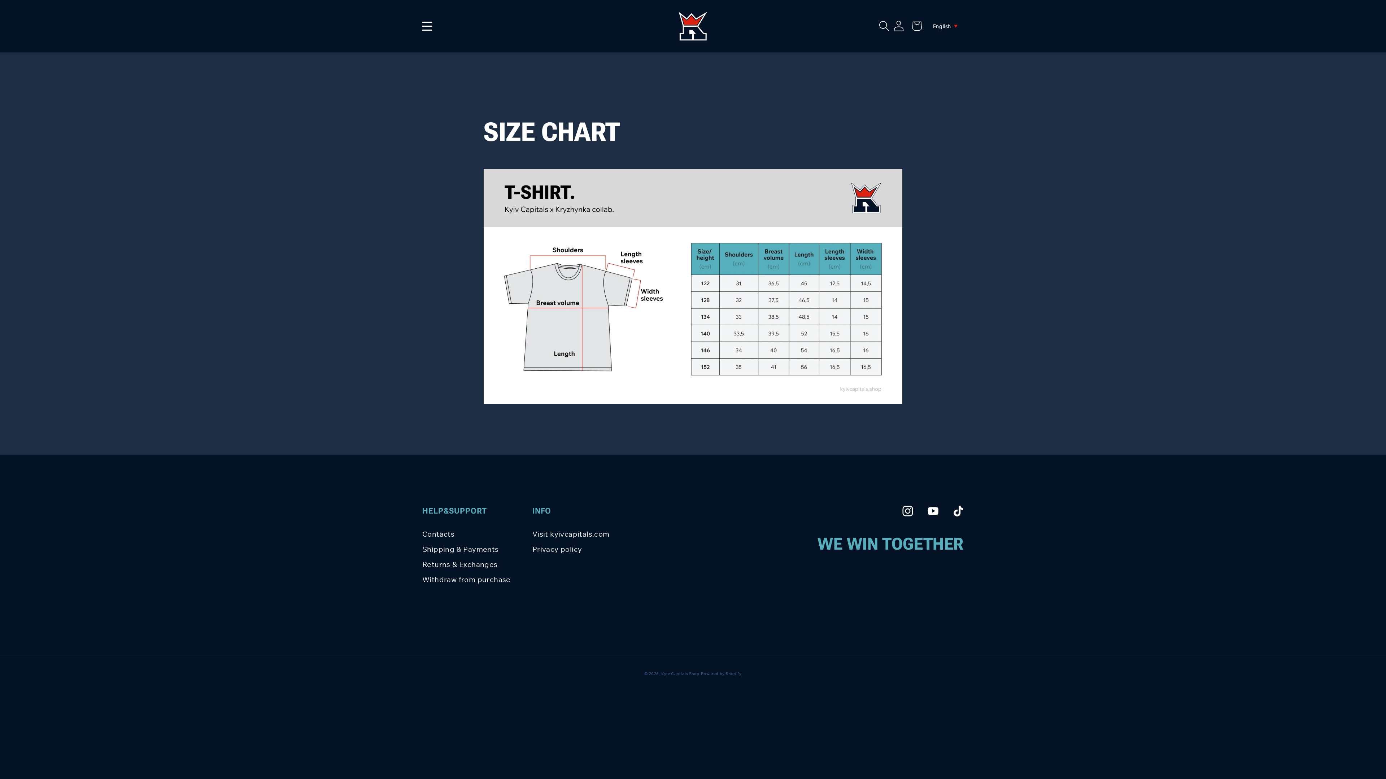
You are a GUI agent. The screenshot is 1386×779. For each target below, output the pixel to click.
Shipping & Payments (460, 549)
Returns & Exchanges (460, 564)
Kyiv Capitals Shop (680, 673)
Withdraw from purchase (466, 579)
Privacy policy (557, 549)
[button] (884, 26)
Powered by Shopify (721, 673)
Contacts (438, 533)
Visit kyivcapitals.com (571, 533)
